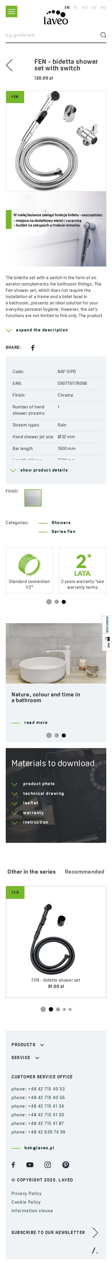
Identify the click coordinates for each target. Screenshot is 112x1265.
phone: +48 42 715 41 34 (37, 1106)
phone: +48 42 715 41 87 (37, 1124)
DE (94, 8)
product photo (39, 784)
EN (67, 8)
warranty (33, 813)
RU (85, 8)
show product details (44, 470)
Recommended (84, 872)
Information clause (32, 1211)
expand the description (42, 330)
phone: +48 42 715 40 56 (38, 1098)
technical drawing (43, 794)
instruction (36, 822)
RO (103, 8)
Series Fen (64, 532)
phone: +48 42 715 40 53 (38, 1089)
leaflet (30, 803)
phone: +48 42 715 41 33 (37, 1115)
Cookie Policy (26, 1202)
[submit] (103, 35)
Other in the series (31, 872)
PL (76, 8)
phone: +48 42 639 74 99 (38, 1132)
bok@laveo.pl (39, 1148)
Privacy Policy (26, 1194)
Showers (61, 523)
